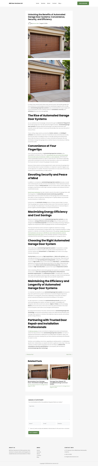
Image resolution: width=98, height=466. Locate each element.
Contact (54, 3)
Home (37, 3)
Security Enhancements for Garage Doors (37, 384)
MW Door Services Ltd (15, 3)
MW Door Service (33, 331)
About (48, 3)
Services (43, 3)
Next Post (69, 354)
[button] (83, 3)
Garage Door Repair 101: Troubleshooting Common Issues (59, 382)
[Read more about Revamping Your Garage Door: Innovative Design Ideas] (38, 372)
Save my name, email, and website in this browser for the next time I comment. (50, 428)
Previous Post (29, 354)
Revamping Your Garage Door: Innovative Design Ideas (38, 382)
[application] (61, 3)
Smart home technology (34, 192)
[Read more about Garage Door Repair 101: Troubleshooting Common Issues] (60, 372)
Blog (60, 3)
